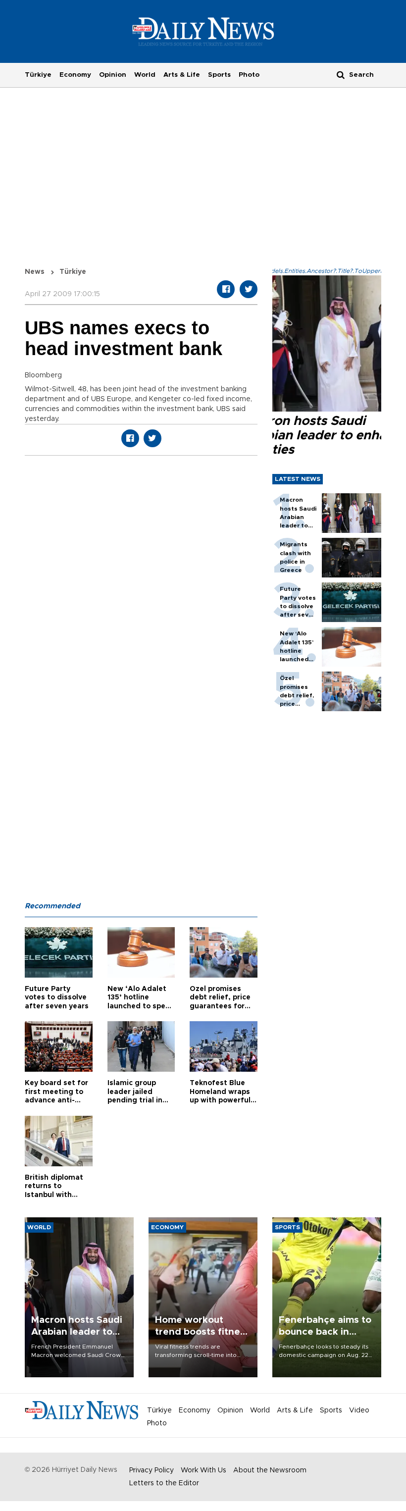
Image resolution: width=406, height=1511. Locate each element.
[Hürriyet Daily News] (203, 31)
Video (359, 1410)
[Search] (341, 74)
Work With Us (203, 1470)
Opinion (112, 74)
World (144, 74)
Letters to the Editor (164, 1483)
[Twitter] (248, 289)
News (35, 271)
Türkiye (38, 74)
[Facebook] (226, 289)
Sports (219, 74)
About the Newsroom (269, 1470)
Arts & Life (181, 74)
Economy (75, 74)
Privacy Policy (151, 1470)
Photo (249, 74)
